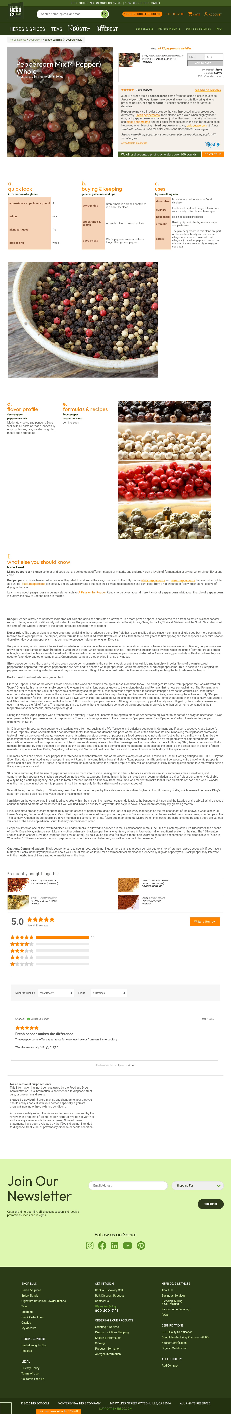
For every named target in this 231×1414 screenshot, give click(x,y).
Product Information (107, 1348)
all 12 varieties (174, 48)
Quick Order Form (32, 1317)
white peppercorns (153, 580)
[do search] (104, 14)
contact (219, 76)
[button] (54, 937)
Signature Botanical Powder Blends (43, 1301)
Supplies (27, 1312)
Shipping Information (108, 1338)
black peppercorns (138, 122)
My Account (28, 1328)
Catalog (26, 1322)
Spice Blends (29, 1295)
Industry (79, 28)
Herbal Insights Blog (34, 1345)
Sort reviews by (25, 992)
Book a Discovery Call (109, 1290)
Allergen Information (108, 1354)
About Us (167, 1290)
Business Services (198, 28)
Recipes (26, 1350)
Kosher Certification (174, 1343)
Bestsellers (145, 28)
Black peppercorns (33, 584)
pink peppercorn (197, 125)
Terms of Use (30, 1373)
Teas (56, 29)
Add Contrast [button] (170, 1365)
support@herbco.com (115, 1408)
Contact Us (213, 154)
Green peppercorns (148, 115)
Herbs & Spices (27, 29)
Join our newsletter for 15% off (58, 1411)
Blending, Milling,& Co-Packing (172, 1302)
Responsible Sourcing (175, 1309)
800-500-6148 (175, 14)
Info (219, 28)
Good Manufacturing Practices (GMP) (185, 1337)
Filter (81, 992)
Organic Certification (174, 1348)
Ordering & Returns (107, 1327)
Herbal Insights (169, 28)
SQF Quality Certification (177, 1332)
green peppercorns (183, 580)
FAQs (165, 1314)
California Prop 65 (32, 1379)
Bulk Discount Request (109, 1295)
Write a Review (205, 921)
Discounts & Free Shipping (112, 1332)
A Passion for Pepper (92, 592)
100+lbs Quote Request (142, 14)
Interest (107, 28)
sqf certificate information (134, 143)
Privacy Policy (30, 1368)
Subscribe (211, 1204)
